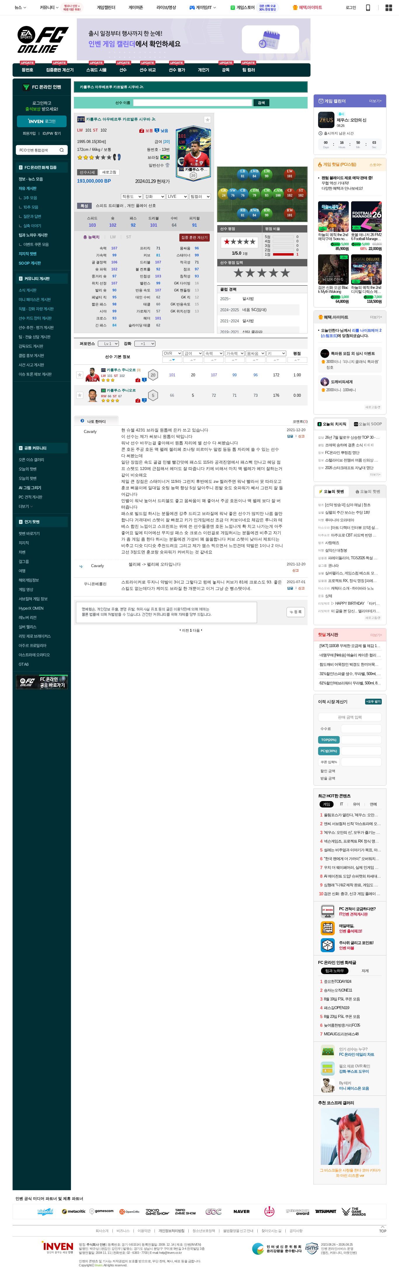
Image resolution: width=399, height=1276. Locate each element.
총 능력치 (91, 237)
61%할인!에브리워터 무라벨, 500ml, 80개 (351, 683)
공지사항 (295, 1231)
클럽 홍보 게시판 (31, 355)
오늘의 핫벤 (27, 469)
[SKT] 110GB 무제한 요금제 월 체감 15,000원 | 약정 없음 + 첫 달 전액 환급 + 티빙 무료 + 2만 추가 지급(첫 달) (351, 646)
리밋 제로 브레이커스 (35, 636)
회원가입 (29, 133)
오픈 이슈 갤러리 (31, 459)
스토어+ (375, 165)
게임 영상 (26, 589)
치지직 (24, 543)
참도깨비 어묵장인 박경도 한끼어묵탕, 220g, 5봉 (351, 664)
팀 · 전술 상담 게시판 (34, 337)
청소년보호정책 (203, 1231)
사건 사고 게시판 (31, 365)
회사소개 (102, 1231)
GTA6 (24, 664)
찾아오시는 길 (271, 1231)
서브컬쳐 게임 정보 (33, 599)
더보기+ (375, 101)
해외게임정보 (29, 580)
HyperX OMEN (31, 608)
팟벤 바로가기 (29, 533)
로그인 (351, 7)
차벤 (22, 552)
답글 (290, 436)
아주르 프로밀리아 (32, 645)
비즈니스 (123, 1231)
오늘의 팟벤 (27, 478)
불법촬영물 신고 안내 (238, 1231)
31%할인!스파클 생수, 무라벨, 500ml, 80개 (351, 674)
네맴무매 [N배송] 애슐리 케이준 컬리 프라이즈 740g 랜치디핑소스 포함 (351, 655)
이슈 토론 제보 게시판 (35, 374)
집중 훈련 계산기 (194, 237)
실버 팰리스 (27, 627)
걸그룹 (24, 561)
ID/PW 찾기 (52, 133)
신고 (301, 436)
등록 (296, 612)
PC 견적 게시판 (30, 497)
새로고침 (109, 172)
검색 (61, 150)
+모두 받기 (373, 701)
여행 (22, 571)
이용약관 (144, 1231)
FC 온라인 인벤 (46, 87)
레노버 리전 (27, 617)
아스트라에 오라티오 (34, 655)
